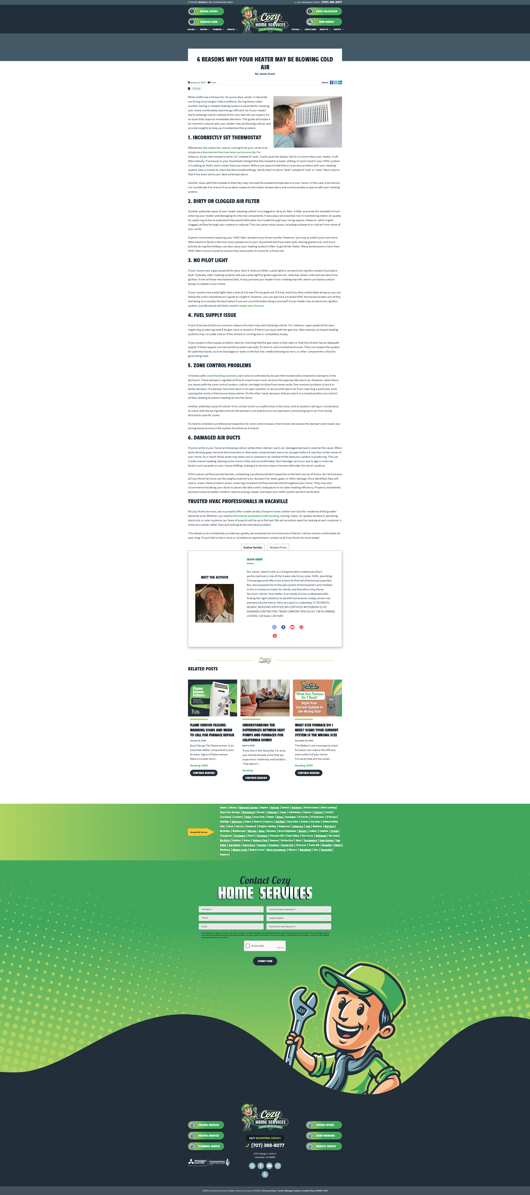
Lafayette (298, 826)
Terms (280, 1190)
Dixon (280, 816)
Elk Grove (237, 821)
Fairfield (280, 821)
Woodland (305, 849)
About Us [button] (324, 29)
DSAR (318, 1190)
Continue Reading (204, 773)
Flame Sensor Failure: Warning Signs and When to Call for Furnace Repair (212, 730)
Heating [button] (203, 29)
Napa (262, 831)
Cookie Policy (308, 1190)
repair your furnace (251, 305)
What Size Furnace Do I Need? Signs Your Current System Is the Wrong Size (316, 730)
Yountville (326, 849)
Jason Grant (255, 559)
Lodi (308, 826)
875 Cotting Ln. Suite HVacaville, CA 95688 (265, 1155)
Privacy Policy (269, 1190)
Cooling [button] (191, 29)
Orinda (334, 831)
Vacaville (327, 845)
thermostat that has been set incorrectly (229, 152)
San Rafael (235, 845)
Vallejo (338, 845)
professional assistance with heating (254, 515)
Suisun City (287, 845)
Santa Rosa (249, 845)
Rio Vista (225, 840)
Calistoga (272, 812)
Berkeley (297, 807)
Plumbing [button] (217, 29)
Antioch (275, 807)
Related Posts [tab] (278, 547)
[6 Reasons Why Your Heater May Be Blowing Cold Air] (307, 121)
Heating (196, 88)
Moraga (252, 831)
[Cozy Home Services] (265, 15)
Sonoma (262, 845)
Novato (303, 831)
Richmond (321, 835)
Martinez (329, 826)
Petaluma (239, 835)
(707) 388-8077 (332, 2)
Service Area (310, 29)
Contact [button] (337, 29)
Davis (248, 816)
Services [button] (231, 29)
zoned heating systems (221, 375)
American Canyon (248, 807)
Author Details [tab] (252, 547)
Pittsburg (262, 835)
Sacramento (310, 840)
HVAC (205, 765)
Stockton (274, 845)
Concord (318, 812)
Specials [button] (295, 29)
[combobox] (298, 909)
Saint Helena (327, 840)
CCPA (325, 1190)
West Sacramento (277, 849)
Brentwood (249, 812)
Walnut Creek (240, 849)
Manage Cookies (293, 1190)
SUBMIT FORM (265, 961)
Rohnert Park (260, 840)
